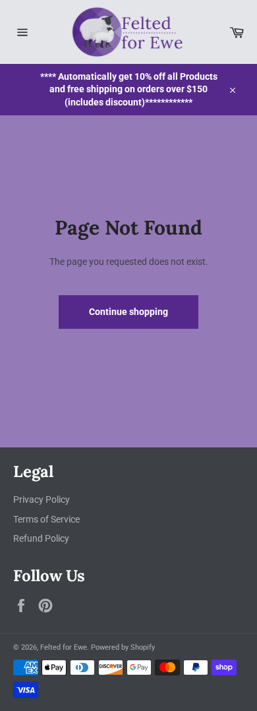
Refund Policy (41, 538)
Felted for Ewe (63, 647)
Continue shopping (128, 311)
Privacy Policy (41, 499)
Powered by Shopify (123, 647)
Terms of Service (46, 519)
